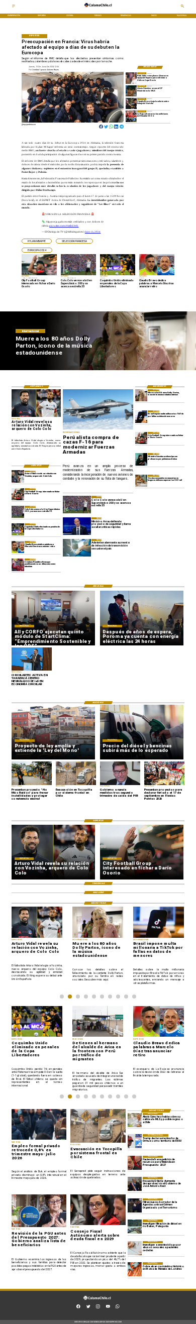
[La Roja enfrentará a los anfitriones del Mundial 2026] (131, 116)
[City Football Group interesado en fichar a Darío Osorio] (141, 438)
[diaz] (18, 547)
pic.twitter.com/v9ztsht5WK (63, 225)
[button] (37, 241)
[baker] (135, 1227)
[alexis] (131, 90)
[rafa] (131, 77)
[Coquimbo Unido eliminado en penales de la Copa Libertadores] (18, 529)
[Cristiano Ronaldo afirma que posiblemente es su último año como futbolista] (18, 565)
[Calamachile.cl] (14, 8)
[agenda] (135, 1205)
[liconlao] (141, 459)
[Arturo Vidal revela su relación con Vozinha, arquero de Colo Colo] (18, 477)
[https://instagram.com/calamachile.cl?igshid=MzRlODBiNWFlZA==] (98, 1308)
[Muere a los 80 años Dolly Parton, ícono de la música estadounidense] (141, 395)
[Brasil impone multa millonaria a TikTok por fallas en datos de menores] (141, 416)
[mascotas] (141, 481)
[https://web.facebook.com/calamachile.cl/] (78, 1308)
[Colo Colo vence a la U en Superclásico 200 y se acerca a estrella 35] (18, 512)
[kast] (135, 1184)
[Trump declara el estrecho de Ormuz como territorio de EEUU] (135, 1141)
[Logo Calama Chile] (98, 9)
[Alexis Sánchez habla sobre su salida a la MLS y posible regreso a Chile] (135, 1120)
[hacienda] (135, 1163)
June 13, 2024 (93, 231)
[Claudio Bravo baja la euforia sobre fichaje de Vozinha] (131, 103)
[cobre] (135, 1269)
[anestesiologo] (135, 1248)
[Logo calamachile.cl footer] (97, 1302)
